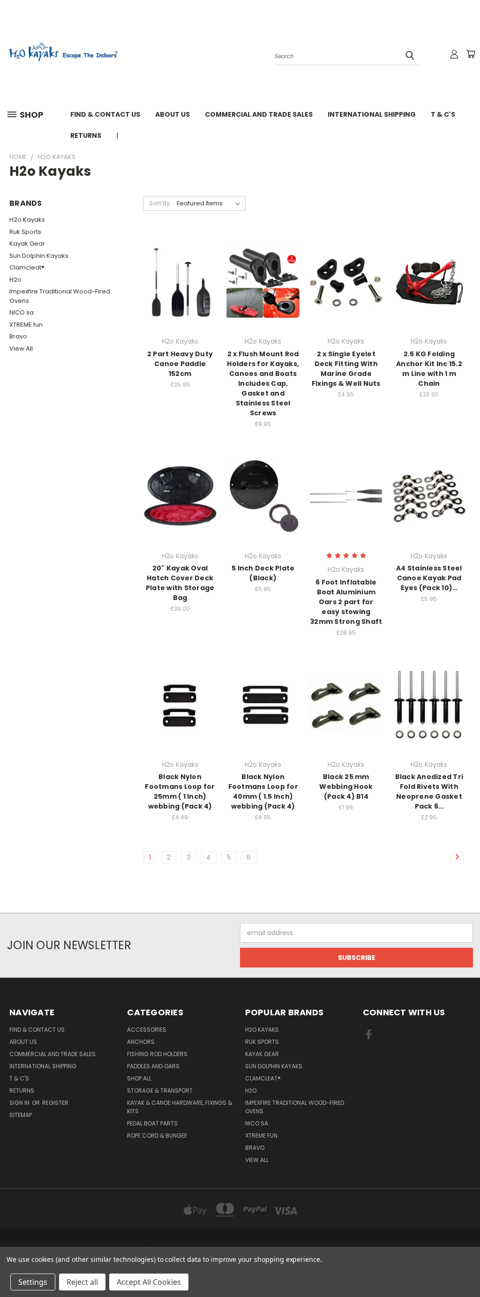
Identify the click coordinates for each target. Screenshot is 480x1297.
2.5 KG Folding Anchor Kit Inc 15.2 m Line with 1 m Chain (429, 368)
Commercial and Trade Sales (259, 114)
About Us (172, 114)
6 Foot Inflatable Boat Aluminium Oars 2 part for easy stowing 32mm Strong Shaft (346, 601)
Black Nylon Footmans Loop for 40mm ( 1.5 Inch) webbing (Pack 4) (263, 791)
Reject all (82, 1282)
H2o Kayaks (27, 219)
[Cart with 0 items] (470, 54)
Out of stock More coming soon (180, 512)
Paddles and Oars (153, 1066)
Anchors (141, 1042)
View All (21, 348)
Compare (177, 281)
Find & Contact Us (105, 114)
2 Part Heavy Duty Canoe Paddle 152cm (180, 363)
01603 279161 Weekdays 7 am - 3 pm (189, 135)
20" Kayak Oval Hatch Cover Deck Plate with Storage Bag (180, 582)
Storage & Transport (160, 1091)
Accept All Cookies (149, 1282)
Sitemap (20, 1115)
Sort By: (160, 203)
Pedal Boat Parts (152, 1123)
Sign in (20, 1103)
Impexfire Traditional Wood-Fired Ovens (59, 296)
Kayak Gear (27, 243)
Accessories (146, 1030)
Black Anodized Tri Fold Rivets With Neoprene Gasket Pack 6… (429, 791)
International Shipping (372, 114)
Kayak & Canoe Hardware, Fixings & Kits (179, 1107)
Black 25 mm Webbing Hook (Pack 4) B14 (346, 786)
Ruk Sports (25, 231)
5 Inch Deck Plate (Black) (263, 573)
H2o (15, 279)
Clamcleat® (27, 267)
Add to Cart (180, 298)
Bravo (18, 336)
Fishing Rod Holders (157, 1054)
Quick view (180, 263)
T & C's (443, 114)
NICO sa (21, 312)
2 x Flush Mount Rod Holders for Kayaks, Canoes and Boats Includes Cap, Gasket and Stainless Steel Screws (263, 383)
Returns (85, 135)
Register (55, 1103)
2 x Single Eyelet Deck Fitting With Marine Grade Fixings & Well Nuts (346, 368)
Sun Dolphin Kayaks (38, 255)
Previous (465, 1267)
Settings (32, 1282)
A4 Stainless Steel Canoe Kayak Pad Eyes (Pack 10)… (429, 577)
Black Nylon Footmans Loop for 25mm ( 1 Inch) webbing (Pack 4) (180, 791)
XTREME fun (26, 324)
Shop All (139, 1078)
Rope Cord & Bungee (157, 1136)
